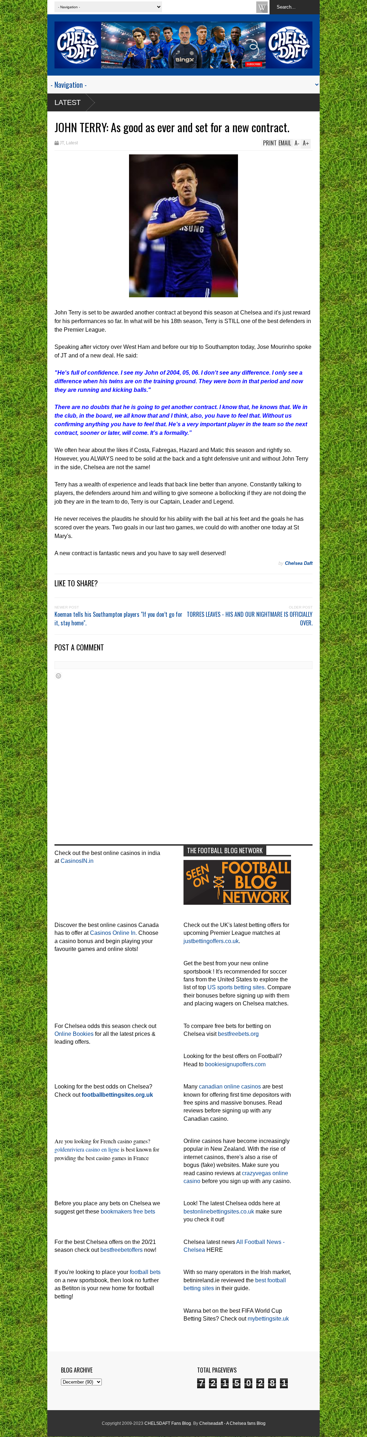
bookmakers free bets (128, 1211)
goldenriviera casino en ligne (86, 1149)
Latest (67, 102)
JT (61, 142)
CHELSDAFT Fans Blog (167, 1423)
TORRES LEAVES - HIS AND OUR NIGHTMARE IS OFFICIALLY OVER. (250, 618)
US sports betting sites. (237, 987)
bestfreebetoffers (121, 1250)
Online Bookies (74, 1034)
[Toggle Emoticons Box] (58, 675)
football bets (145, 1272)
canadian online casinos (230, 1086)
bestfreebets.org (238, 1034)
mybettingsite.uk (268, 1319)
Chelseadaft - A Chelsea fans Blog (232, 1423)
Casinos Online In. (113, 933)
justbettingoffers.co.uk (211, 941)
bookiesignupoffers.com (235, 1064)
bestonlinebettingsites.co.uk (219, 1211)
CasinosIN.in (77, 861)
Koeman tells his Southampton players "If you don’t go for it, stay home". (118, 618)
